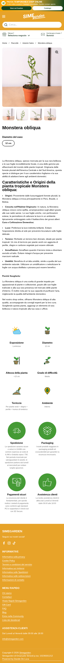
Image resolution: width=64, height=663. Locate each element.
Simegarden (25, 652)
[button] (16, 34)
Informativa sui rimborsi (13, 568)
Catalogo (47, 8)
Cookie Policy (8, 560)
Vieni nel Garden (16, 8)
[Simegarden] (34, 16)
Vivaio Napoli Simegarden (14, 601)
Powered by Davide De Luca (15, 659)
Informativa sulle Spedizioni (15, 572)
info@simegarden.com (13, 639)
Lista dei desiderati (11, 620)
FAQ (4, 608)
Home (4, 43)
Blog (4, 612)
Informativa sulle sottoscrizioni (16, 576)
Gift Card (6, 604)
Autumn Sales (28, 43)
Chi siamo (7, 593)
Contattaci (7, 597)
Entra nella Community (13, 616)
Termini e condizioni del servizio (17, 564)
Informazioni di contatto (13, 580)
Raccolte (14, 43)
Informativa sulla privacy (13, 557)
